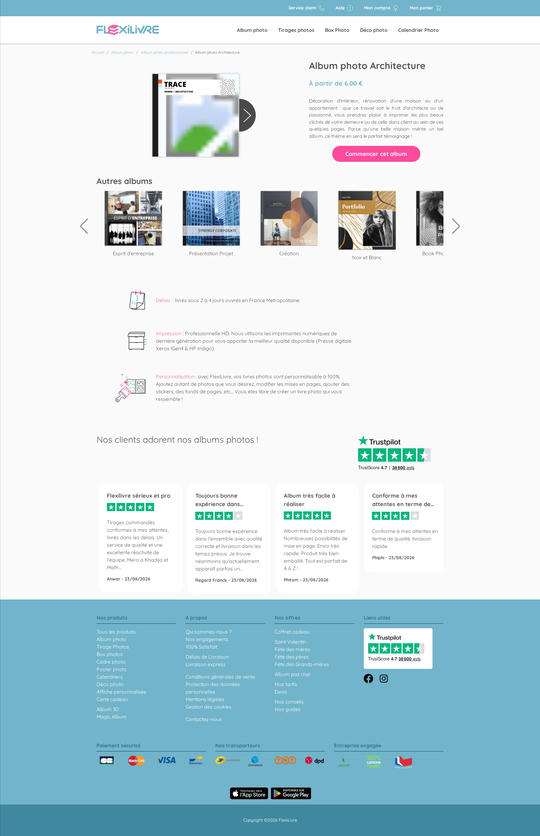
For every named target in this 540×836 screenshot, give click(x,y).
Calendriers (110, 677)
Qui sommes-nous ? (209, 632)
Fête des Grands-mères (302, 664)
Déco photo (374, 30)
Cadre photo (111, 662)
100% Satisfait (201, 647)
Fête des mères (292, 649)
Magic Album (112, 717)
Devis (281, 692)
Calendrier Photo (418, 30)
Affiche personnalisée (121, 692)
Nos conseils (289, 702)
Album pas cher (293, 674)
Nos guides (288, 709)
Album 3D (108, 709)
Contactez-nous (204, 719)
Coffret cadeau (292, 632)
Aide (341, 8)
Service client (303, 8)
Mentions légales (205, 699)
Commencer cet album (376, 153)
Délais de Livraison (207, 657)
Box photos (110, 654)
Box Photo (337, 30)
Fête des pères (292, 657)
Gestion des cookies (209, 707)
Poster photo (112, 669)
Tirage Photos (113, 647)
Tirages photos (296, 30)
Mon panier (422, 8)
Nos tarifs (286, 684)
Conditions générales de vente (220, 677)
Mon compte (378, 8)
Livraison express (206, 664)
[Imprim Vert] (344, 763)
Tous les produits (116, 632)
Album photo (252, 30)
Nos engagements (207, 639)
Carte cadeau (112, 699)
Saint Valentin (290, 642)
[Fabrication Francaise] (374, 762)
